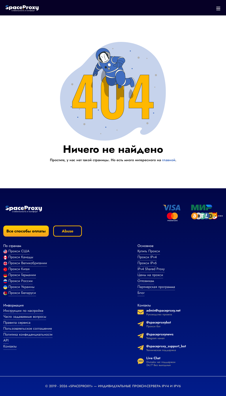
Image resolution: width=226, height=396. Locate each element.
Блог (141, 292)
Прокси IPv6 (147, 262)
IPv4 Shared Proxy (151, 268)
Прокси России (20, 280)
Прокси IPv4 (147, 257)
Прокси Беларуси (22, 292)
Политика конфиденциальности (28, 334)
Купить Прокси (148, 251)
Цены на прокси (150, 274)
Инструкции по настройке (23, 310)
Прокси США (19, 251)
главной (168, 160)
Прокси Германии (22, 274)
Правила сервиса (16, 322)
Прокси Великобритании (27, 262)
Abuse (67, 231)
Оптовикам (145, 280)
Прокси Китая (19, 268)
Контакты (10, 346)
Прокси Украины (21, 286)
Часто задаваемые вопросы (24, 316)
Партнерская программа (156, 286)
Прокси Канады (20, 257)
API (6, 340)
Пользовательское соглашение (27, 328)
